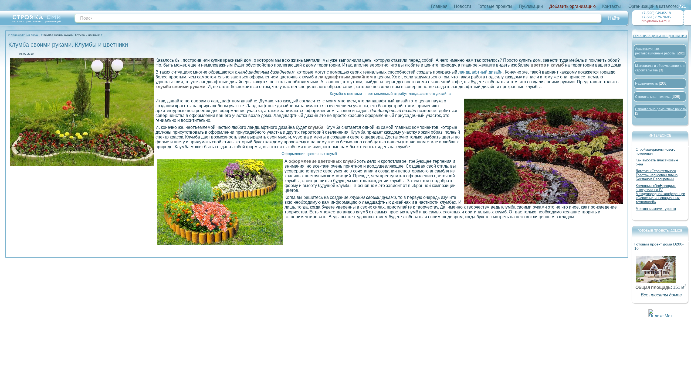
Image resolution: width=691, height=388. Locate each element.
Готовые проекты (494, 6)
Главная (439, 6)
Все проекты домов (661, 295)
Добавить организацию (572, 6)
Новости (462, 6)
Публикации (531, 6)
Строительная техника (652, 97)
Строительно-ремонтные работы (661, 109)
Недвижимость (646, 83)
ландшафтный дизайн (480, 72)
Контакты (611, 6)
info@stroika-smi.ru (656, 21)
